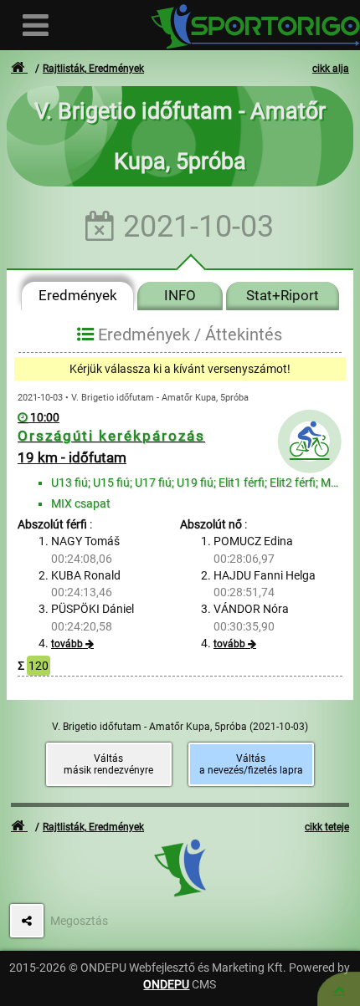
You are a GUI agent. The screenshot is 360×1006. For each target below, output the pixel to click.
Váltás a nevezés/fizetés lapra (251, 764)
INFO (180, 295)
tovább (67, 644)
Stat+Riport (282, 295)
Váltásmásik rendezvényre (108, 764)
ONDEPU (166, 984)
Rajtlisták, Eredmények (93, 68)
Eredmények (78, 295)
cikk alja (330, 68)
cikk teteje (327, 827)
